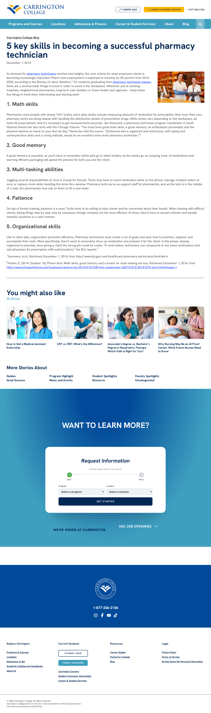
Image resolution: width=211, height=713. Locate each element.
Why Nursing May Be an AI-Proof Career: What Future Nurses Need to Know (179, 347)
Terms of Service (171, 656)
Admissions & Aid (16, 661)
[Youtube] (109, 615)
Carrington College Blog (23, 37)
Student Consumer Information (74, 676)
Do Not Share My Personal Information (182, 661)
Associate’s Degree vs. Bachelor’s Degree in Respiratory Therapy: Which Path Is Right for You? (129, 347)
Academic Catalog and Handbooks (25, 666)
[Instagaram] (96, 615)
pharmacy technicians (41, 74)
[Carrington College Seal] (105, 588)
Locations (12, 656)
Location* (110, 486)
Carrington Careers (68, 671)
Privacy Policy (169, 652)
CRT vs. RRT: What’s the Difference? (79, 344)
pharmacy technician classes (132, 82)
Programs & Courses (18, 652)
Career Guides (118, 652)
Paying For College (120, 656)
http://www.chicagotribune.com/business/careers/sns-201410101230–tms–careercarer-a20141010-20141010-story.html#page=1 (92, 267)
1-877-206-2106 (105, 607)
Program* (63, 486)
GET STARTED (105, 501)
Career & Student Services (72, 680)
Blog (112, 661)
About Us (11, 670)
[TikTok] (115, 615)
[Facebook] (102, 615)
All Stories (13, 298)
